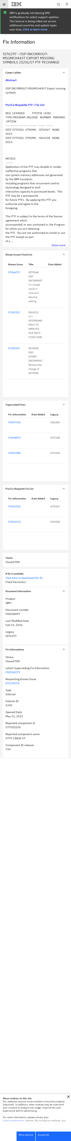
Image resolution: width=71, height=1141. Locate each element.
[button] (68, 1096)
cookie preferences (13, 1120)
